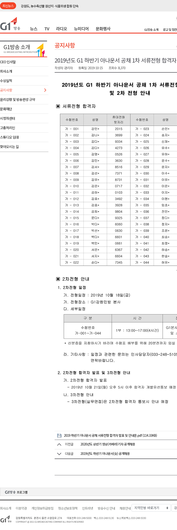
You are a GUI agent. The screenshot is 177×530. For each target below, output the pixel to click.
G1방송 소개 (151, 29)
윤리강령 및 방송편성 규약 (17, 99)
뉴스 (33, 28)
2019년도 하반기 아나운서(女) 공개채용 (105, 453)
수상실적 (6, 80)
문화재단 (6, 108)
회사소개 (6, 71)
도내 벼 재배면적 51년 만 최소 (39, 6)
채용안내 (125, 508)
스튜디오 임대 (9, 137)
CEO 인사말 (8, 61)
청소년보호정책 (67, 508)
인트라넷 (87, 508)
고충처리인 (7, 127)
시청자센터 (7, 118)
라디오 (61, 28)
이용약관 (21, 508)
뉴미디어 (81, 28)
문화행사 (103, 28)
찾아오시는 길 (9, 146)
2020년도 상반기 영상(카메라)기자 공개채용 (107, 444)
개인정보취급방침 (42, 508)
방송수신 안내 (106, 508)
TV (46, 28)
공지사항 (6, 90)
